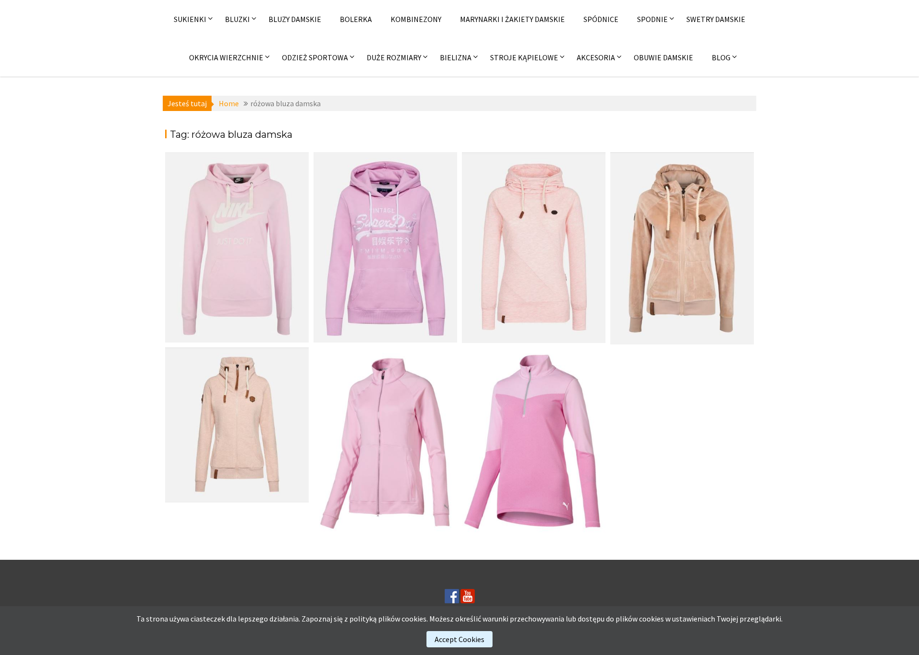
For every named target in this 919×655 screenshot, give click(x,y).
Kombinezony (416, 19)
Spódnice (600, 19)
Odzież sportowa (315, 57)
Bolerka (356, 19)
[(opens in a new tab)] (237, 247)
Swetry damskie (715, 19)
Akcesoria (596, 57)
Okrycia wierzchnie (226, 57)
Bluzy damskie (295, 19)
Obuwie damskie (663, 57)
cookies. (415, 618)
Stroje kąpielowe (524, 57)
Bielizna (455, 57)
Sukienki (190, 19)
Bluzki (237, 19)
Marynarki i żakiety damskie (512, 19)
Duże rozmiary (394, 57)
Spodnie (652, 19)
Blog (721, 57)
